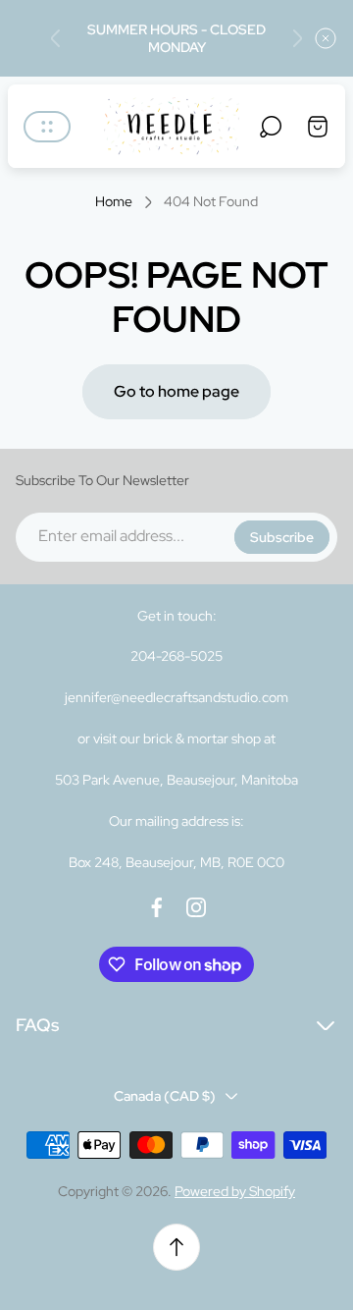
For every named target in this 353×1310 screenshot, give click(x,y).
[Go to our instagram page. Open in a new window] (196, 907)
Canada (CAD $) (165, 1096)
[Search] (270, 126)
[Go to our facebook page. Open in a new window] (157, 907)
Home (113, 201)
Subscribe (282, 537)
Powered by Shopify (235, 1191)
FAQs (37, 1024)
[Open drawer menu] (47, 126)
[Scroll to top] (176, 1247)
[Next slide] (297, 38)
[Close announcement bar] (325, 38)
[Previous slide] (56, 38)
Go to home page (176, 391)
